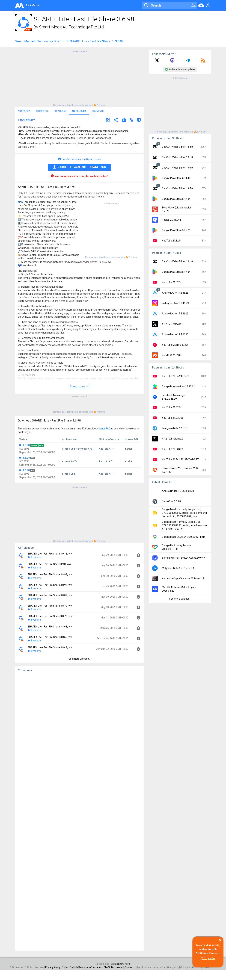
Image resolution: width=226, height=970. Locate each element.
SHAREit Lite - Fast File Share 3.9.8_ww (49, 564)
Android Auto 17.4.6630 (175, 334)
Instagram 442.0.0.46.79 (175, 303)
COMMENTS (98, 111)
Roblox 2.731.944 (171, 219)
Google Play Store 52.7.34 (176, 198)
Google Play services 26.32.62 (178, 386)
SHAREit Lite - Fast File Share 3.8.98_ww (50, 584)
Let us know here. (120, 963)
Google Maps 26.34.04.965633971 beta (183, 536)
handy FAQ (105, 428)
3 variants (36, 557)
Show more (78, 386)
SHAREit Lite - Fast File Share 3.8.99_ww (50, 574)
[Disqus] (79, 811)
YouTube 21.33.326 (172, 417)
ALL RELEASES (79, 111)
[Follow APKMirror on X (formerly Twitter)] (157, 61)
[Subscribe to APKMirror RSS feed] (203, 61)
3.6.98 (26, 445)
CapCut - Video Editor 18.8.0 (177, 146)
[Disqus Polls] (79, 719)
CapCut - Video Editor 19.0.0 (177, 167)
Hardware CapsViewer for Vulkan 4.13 (183, 578)
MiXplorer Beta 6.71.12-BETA (178, 568)
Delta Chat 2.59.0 (171, 501)
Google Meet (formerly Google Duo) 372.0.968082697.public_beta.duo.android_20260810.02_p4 (184, 525)
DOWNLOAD (60, 111)
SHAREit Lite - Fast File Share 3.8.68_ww (50, 626)
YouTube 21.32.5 (171, 240)
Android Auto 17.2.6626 (175, 313)
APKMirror (33, 5)
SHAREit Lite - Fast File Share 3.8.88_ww (50, 595)
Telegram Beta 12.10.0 (174, 428)
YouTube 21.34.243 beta (175, 376)
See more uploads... (79, 658)
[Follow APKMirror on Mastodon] (172, 61)
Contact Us (130, 967)
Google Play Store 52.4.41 (176, 178)
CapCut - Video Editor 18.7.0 (177, 188)
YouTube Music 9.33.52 (175, 344)
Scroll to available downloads (82, 167)
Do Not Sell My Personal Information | (83, 967)
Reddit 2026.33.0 (171, 355)
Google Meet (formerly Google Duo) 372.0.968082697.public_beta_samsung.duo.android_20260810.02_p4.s (184, 513)
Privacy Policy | (53, 967)
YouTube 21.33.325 (172, 449)
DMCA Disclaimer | (114, 967)
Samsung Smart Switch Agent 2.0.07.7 (183, 557)
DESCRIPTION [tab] (42, 111)
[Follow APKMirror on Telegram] (188, 61)
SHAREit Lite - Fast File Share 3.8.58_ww (50, 637)
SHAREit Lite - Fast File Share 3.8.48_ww (50, 647)
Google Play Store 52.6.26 (176, 230)
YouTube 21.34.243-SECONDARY (180, 459)
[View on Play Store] (124, 120)
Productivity (26, 120)
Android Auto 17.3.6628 (175, 292)
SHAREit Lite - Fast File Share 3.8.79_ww (50, 605)
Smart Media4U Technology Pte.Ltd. (72, 27)
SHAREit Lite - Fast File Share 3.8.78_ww (50, 616)
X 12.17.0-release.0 (172, 324)
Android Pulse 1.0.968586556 (178, 491)
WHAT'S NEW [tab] (24, 111)
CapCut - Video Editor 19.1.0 (177, 157)
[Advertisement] (79, 78)
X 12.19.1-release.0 (172, 438)
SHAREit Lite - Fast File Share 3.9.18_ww (50, 553)
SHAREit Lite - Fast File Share (90, 41)
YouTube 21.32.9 (171, 407)
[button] (108, 120)
